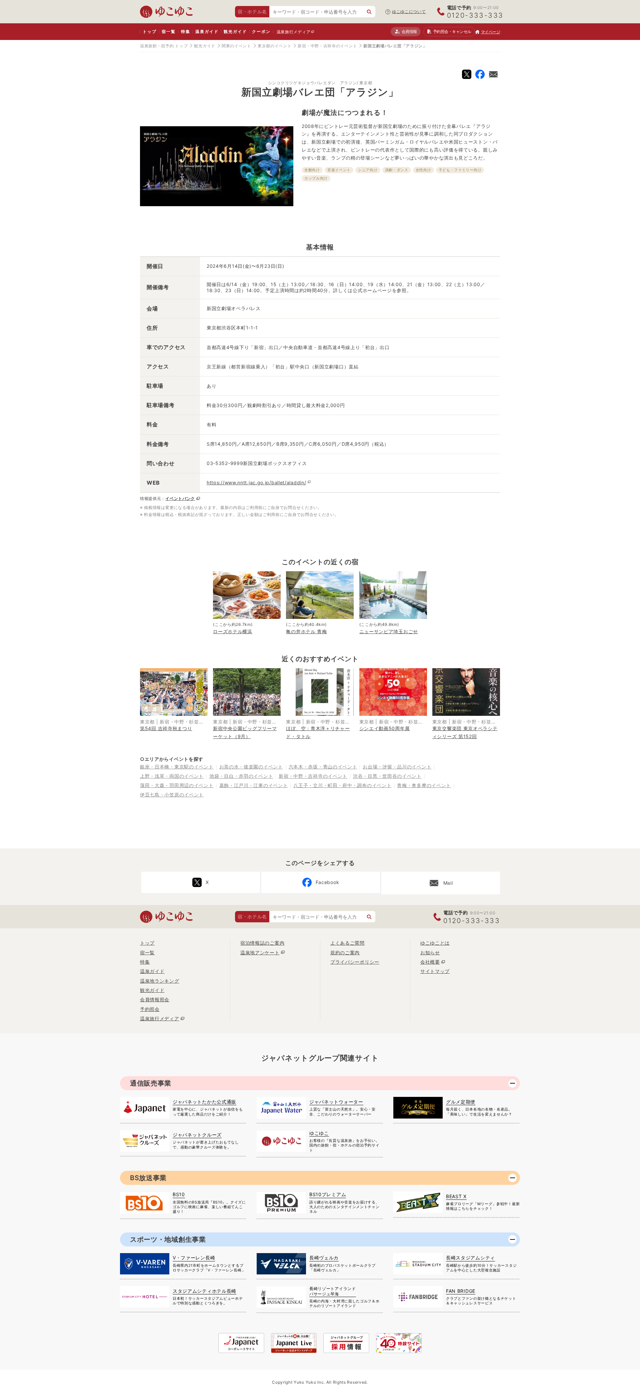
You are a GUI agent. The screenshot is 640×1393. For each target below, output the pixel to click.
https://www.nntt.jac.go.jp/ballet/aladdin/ (256, 482)
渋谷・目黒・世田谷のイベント (387, 776)
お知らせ (430, 952)
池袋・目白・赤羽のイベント (241, 776)
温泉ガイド (206, 31)
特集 (185, 31)
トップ (149, 31)
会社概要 (430, 962)
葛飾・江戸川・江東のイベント (253, 785)
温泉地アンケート (260, 952)
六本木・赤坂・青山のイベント (323, 766)
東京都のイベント (275, 45)
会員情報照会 (154, 999)
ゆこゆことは (435, 943)
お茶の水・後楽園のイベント (251, 766)
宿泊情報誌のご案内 (262, 943)
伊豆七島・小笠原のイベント (172, 794)
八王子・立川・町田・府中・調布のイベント (342, 785)
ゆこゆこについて (409, 11)
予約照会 (452, 31)
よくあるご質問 (347, 943)
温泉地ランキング (159, 981)
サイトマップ (435, 971)
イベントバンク (180, 498)
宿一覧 (168, 31)
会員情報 (409, 31)
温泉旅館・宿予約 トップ (164, 45)
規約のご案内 (345, 952)
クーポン (261, 31)
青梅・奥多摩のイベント (424, 785)
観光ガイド (235, 31)
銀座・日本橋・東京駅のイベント (177, 766)
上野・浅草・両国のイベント (172, 776)
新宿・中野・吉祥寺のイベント (327, 45)
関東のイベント (236, 45)
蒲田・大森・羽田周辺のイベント (177, 785)
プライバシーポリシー (354, 962)
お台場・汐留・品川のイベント (397, 766)
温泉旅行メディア (294, 31)
